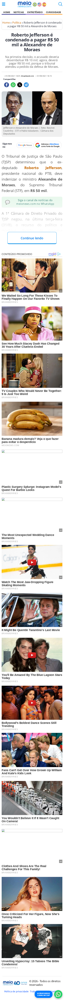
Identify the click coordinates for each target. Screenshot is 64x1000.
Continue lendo (32, 238)
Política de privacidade (16, 991)
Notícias (18, 12)
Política (16, 22)
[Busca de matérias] (60, 5)
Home (6, 12)
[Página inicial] (25, 4)
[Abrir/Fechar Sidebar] (4, 4)
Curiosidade (53, 12)
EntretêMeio (35, 12)
